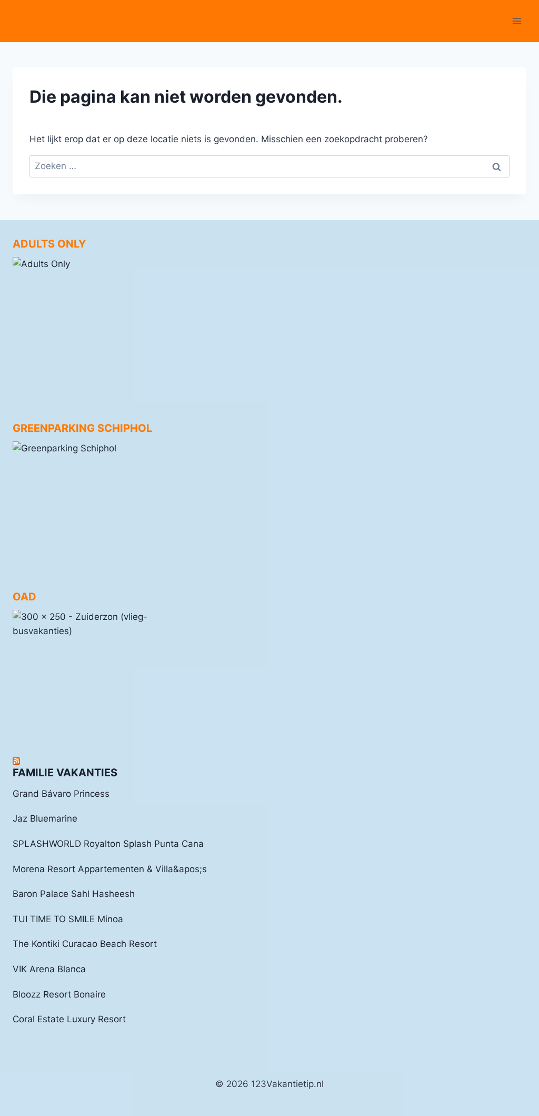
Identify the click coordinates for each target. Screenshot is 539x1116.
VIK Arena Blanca (49, 969)
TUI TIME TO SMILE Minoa (68, 919)
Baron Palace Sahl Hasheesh (74, 893)
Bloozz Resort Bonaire (59, 994)
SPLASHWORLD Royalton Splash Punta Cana (108, 843)
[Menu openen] (516, 21)
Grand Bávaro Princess (61, 793)
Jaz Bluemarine (45, 818)
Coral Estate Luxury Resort (69, 1019)
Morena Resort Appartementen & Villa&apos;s (110, 869)
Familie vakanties (65, 772)
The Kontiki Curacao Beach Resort (85, 944)
